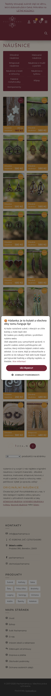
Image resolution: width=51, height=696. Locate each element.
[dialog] (25, 348)
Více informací (19, 361)
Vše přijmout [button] (26, 368)
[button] (25, 374)
